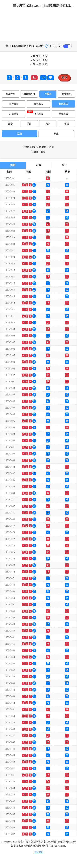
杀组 (29, 124)
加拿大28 (10, 94)
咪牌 (64, 77)
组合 (10, 124)
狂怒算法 (63, 104)
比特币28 (66, 94)
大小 (48, 124)
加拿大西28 (29, 94)
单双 (66, 124)
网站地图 (38, 852)
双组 (56, 133)
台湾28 (47, 94)
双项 (19, 133)
